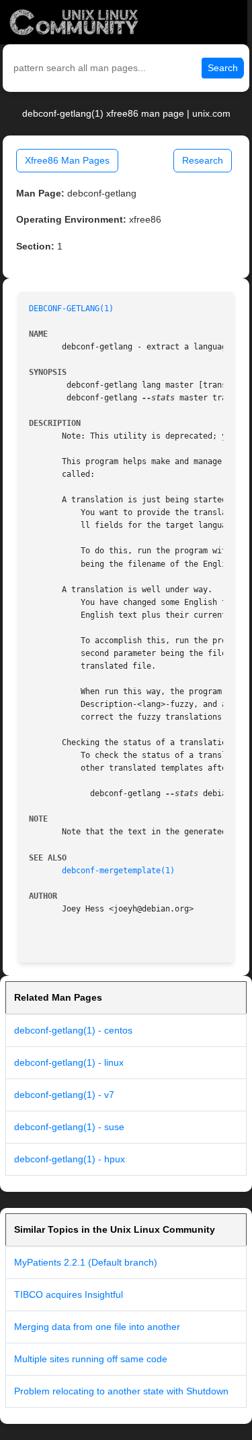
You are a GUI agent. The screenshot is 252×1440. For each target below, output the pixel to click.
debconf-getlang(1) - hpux (69, 1159)
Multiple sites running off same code (90, 1358)
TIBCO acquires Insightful (68, 1294)
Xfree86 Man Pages (67, 160)
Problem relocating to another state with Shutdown (121, 1391)
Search (223, 67)
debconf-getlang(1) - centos (73, 1030)
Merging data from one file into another (97, 1326)
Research (202, 160)
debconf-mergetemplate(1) (118, 870)
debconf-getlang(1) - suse (69, 1126)
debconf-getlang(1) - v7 (64, 1094)
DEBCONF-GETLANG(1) (71, 308)
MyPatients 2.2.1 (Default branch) (85, 1262)
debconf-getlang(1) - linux (69, 1062)
